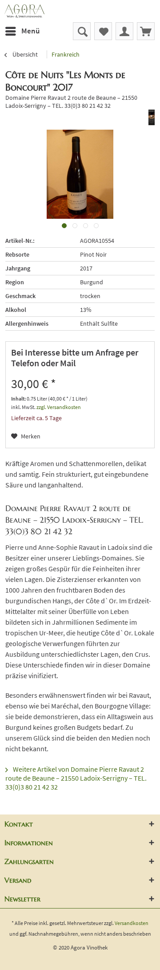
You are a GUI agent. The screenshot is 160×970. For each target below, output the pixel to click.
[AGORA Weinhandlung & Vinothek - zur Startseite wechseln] (80, 11)
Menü (30, 31)
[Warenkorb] (146, 31)
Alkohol (15, 310)
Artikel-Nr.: (20, 241)
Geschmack (20, 296)
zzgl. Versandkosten (58, 407)
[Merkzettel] (103, 31)
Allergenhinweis (26, 323)
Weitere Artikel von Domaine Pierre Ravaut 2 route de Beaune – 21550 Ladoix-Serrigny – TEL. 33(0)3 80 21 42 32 (76, 778)
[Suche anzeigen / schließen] (82, 31)
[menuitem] (22, 31)
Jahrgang (17, 268)
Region (14, 282)
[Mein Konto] (124, 31)
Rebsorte (17, 254)
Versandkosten (131, 923)
